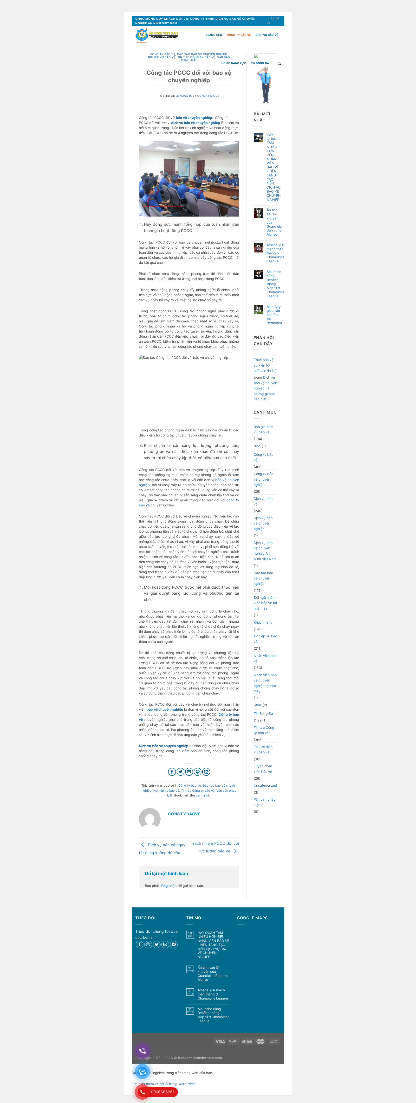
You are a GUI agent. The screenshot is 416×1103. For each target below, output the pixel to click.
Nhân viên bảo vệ (265, 658)
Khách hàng (263, 622)
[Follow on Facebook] (268, 18)
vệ (148, 505)
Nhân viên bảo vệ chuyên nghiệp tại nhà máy (265, 683)
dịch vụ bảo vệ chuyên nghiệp (195, 123)
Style (258, 705)
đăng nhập (168, 886)
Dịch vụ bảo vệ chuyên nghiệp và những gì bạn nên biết (265, 388)
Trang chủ (214, 35)
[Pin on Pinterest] (198, 772)
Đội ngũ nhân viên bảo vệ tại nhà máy (265, 602)
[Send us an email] (268, 23)
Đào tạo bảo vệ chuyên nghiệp (263, 578)
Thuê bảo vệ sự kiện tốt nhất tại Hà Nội (265, 365)
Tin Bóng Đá (260, 63)
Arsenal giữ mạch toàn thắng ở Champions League (275, 253)
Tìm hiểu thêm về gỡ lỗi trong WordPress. (164, 1084)
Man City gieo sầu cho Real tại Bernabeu (274, 315)
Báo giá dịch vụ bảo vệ (263, 429)
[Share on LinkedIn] (206, 772)
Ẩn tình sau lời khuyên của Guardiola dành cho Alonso (274, 222)
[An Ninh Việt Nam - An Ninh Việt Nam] (156, 36)
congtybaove (208, 95)
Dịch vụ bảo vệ (267, 35)
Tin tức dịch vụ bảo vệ (263, 749)
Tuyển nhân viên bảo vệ (263, 768)
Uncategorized (265, 785)
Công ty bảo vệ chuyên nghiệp (263, 479)
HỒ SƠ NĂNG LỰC (233, 63)
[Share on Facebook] (172, 772)
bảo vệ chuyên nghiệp (194, 118)
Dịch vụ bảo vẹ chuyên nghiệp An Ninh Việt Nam (265, 551)
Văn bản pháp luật (265, 802)
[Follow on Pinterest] (174, 945)
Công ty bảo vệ (239, 35)
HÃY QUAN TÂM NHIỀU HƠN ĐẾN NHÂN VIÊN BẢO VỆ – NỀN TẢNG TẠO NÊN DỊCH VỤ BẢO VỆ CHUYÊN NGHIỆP (274, 167)
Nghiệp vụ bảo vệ (162, 57)
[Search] (279, 63)
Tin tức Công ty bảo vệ (197, 790)
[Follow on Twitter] (277, 18)
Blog (257, 446)
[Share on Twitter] (181, 772)
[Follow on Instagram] (272, 18)
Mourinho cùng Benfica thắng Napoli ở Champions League (275, 284)
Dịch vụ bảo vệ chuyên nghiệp (263, 523)
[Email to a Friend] (189, 772)
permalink (203, 795)
